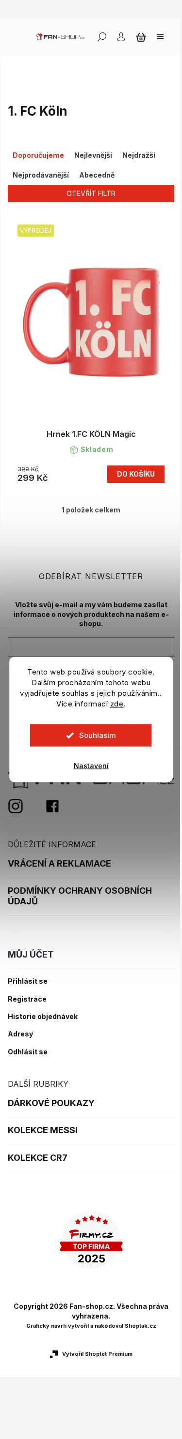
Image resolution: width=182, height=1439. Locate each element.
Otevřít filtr (91, 193)
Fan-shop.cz (52, 806)
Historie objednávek (43, 1016)
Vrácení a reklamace (59, 863)
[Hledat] (102, 37)
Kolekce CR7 (37, 1158)
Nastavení (91, 766)
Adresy (20, 1034)
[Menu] (160, 37)
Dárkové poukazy (51, 1103)
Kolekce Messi (43, 1130)
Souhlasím (97, 735)
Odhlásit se (28, 1052)
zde (117, 703)
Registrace (27, 999)
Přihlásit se (28, 981)
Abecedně (97, 175)
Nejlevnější (93, 155)
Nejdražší (138, 155)
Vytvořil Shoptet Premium (97, 1353)
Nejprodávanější (41, 175)
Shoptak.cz (140, 1325)
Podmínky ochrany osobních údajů (80, 895)
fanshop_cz (26, 806)
